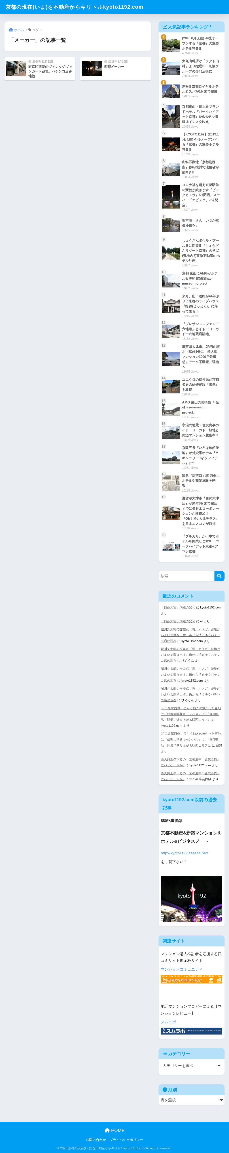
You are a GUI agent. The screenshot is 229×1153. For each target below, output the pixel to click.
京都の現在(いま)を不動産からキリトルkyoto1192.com (74, 7)
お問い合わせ (96, 1140)
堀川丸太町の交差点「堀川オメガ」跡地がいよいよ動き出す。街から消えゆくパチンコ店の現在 (190, 635)
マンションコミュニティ (182, 969)
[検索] (219, 576)
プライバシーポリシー (126, 1140)
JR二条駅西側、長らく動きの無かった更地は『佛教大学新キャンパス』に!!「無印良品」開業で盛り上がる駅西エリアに (191, 714)
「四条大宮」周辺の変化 (178, 607)
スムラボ (168, 1022)
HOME (117, 1130)
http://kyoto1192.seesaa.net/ (184, 853)
